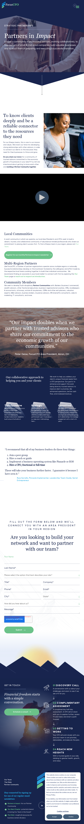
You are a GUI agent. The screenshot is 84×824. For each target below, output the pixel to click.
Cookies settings (63, 811)
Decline (71, 817)
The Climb (11, 815)
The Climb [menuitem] (8, 782)
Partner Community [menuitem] (11, 784)
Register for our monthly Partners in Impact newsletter (27, 255)
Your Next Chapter (14, 809)
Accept (54, 817)
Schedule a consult (20, 712)
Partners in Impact (14, 803)
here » (33, 421)
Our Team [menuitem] (8, 779)
